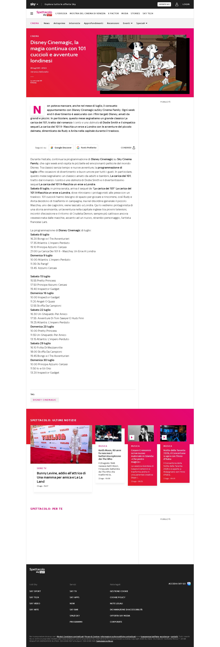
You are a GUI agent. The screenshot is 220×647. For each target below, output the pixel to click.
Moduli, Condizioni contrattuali (70, 636)
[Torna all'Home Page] (44, 13)
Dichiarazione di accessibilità (126, 609)
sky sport (35, 591)
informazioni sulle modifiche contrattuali (118, 636)
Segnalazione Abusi (104, 641)
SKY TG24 (148, 13)
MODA (124, 13)
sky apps (75, 597)
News (47, 23)
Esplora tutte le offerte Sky (60, 4)
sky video (34, 603)
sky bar (74, 609)
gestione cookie (119, 591)
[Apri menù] (31, 13)
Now (72, 603)
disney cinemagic (44, 400)
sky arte (34, 609)
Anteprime (59, 23)
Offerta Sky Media (120, 615)
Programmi (76, 622)
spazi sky (75, 615)
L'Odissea (61, 13)
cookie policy (117, 597)
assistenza (164, 636)
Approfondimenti (93, 23)
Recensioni (113, 23)
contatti (174, 636)
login (186, 4)
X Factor (113, 13)
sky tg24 (34, 597)
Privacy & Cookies (92, 636)
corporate (116, 622)
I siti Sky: (33, 584)
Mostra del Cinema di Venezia (87, 13)
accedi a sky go (177, 583)
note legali (116, 603)
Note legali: (115, 584)
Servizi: (73, 584)
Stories (135, 13)
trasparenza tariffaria (150, 636)
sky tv (73, 591)
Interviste (74, 23)
